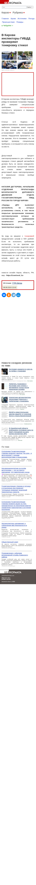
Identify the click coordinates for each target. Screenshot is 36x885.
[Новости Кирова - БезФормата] (11, 2)
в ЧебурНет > (7, 26)
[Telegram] (13, 295)
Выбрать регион (6, 579)
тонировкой (29, 236)
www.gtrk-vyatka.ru (9, 70)
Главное (5, 19)
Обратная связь (6, 578)
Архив (13, 19)
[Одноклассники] (9, 295)
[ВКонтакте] (4, 295)
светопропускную (27, 107)
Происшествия (8, 22)
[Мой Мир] (18, 295)
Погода (31, 19)
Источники (22, 19)
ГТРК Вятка (17, 283)
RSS (14, 581)
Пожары (19, 22)
